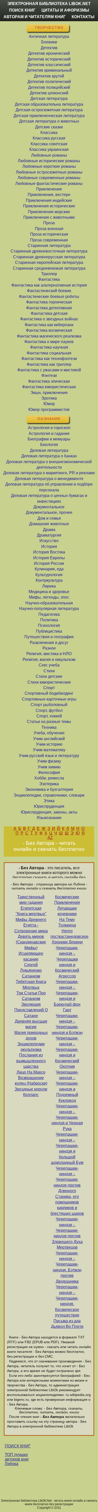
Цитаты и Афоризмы (65, 10)
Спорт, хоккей (49, 716)
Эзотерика (49, 784)
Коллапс (31, 1095)
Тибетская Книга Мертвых (31, 984)
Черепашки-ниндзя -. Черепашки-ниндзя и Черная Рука (67, 1117)
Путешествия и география (49, 637)
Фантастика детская (49, 313)
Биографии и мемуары (49, 439)
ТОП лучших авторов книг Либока (17, 1459)
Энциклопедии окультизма (31, 1047)
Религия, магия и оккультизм (49, 659)
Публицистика (49, 631)
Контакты (83, 17)
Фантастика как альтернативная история (49, 285)
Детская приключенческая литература (49, 116)
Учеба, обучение (49, 733)
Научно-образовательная (49, 603)
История (49, 546)
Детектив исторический (49, 59)
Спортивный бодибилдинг (49, 693)
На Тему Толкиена (67, 922)
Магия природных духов (31, 1035)
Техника (49, 727)
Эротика (49, 398)
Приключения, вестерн (49, 194)
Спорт (49, 688)
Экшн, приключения (49, 392)
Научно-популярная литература (49, 608)
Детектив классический (49, 65)
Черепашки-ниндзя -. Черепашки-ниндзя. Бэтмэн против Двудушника (67, 1267)
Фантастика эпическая (49, 381)
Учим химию (49, 767)
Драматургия (49, 535)
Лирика (49, 586)
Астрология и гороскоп (49, 428)
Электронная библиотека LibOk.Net (49, 4)
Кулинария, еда (49, 569)
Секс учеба (49, 665)
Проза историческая (49, 234)
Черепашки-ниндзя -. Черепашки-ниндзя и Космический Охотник (67, 1052)
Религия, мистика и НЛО (49, 654)
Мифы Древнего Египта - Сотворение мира (31, 925)
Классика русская (49, 138)
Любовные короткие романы (49, 166)
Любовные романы (49, 155)
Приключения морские (49, 212)
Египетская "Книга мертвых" (31, 911)
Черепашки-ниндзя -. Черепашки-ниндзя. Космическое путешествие (67, 1301)
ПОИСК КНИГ (18, 1446)
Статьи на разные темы (49, 721)
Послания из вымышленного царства (31, 1061)
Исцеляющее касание (31, 956)
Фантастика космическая (49, 330)
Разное (49, 648)
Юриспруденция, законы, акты (49, 812)
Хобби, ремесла (49, 778)
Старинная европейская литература (49, 262)
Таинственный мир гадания (30, 900)
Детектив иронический (49, 53)
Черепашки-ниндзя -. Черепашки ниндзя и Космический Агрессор (67, 962)
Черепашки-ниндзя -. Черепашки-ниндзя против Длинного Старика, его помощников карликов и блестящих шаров (67, 1191)
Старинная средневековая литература (49, 268)
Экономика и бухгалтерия (49, 789)
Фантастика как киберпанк (49, 325)
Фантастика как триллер (49, 364)
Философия (49, 772)
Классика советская (49, 144)
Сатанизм (31, 976)
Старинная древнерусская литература (49, 257)
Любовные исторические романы (49, 161)
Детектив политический (49, 81)
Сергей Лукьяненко (31, 967)
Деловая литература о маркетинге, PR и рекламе (49, 473)
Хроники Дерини (67, 942)
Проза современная (49, 240)
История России (49, 563)
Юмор (49, 404)
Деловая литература (49, 450)
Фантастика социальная (49, 353)
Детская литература (49, 98)
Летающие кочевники (67, 911)
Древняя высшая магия (31, 1024)
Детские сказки (49, 127)
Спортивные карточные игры (49, 699)
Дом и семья (49, 518)
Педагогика (49, 614)
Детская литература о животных (49, 121)
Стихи (49, 671)
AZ (50, 837)
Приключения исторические (49, 206)
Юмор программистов (49, 409)
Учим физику (49, 761)
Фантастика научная (49, 347)
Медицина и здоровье (49, 592)
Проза (49, 223)
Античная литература (49, 36)
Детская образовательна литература (49, 104)
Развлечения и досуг (49, 642)
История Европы (49, 558)
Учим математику (49, 750)
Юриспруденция (49, 806)
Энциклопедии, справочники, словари (49, 795)
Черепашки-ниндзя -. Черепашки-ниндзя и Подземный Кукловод (67, 1086)
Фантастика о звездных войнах (49, 319)
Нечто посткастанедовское (67, 934)
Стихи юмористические (49, 682)
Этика (49, 801)
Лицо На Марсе (31, 1072)
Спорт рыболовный (49, 705)
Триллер (49, 274)
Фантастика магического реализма (49, 336)
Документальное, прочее (49, 512)
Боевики (49, 42)
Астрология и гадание (49, 433)
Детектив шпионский (49, 93)
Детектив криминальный (49, 70)
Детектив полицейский (49, 87)
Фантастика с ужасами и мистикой (49, 370)
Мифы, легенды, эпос (49, 597)
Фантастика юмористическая (49, 387)
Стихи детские (49, 676)
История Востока (49, 552)
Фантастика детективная (49, 308)
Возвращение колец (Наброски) (31, 1080)
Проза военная (49, 229)
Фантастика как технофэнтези (49, 358)
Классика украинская (49, 149)
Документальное (49, 507)
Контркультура (49, 580)
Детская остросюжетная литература (49, 110)
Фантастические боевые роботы (49, 296)
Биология (49, 444)
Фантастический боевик (49, 291)
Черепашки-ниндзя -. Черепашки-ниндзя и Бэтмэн (67, 1024)
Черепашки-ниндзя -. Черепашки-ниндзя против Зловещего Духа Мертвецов (67, 1233)
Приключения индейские (49, 200)
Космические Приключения (67, 900)
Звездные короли (31, 1089)
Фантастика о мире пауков (49, 342)
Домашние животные (49, 524)
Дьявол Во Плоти (67, 1326)
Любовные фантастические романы (49, 183)
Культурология (49, 575)
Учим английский (49, 739)
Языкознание (49, 818)
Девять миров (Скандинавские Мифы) (31, 942)
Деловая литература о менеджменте (49, 479)
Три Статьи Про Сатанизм (31, 996)
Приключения (49, 189)
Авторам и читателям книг (35, 17)
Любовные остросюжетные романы (49, 172)
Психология (49, 625)
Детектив (49, 48)
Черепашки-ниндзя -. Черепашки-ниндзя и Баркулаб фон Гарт (67, 995)
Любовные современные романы (49, 178)
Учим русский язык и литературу (49, 755)
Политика (49, 620)
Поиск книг (22, 10)
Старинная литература (49, 245)
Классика (49, 132)
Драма (49, 529)
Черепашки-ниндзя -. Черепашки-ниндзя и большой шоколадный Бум (67, 1148)
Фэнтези (49, 375)
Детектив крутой (49, 76)
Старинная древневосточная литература (49, 251)
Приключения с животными (49, 217)
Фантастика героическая (49, 302)
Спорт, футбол (49, 710)
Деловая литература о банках (49, 456)
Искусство (49, 541)
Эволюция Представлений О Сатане (31, 1010)
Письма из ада (67, 1321)
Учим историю (49, 744)
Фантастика (49, 279)
